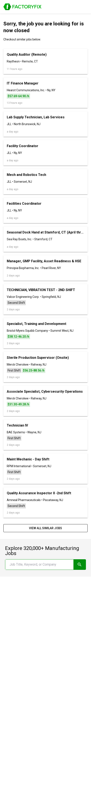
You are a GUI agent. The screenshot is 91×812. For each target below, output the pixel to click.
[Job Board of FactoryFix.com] (22, 6)
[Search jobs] (79, 564)
